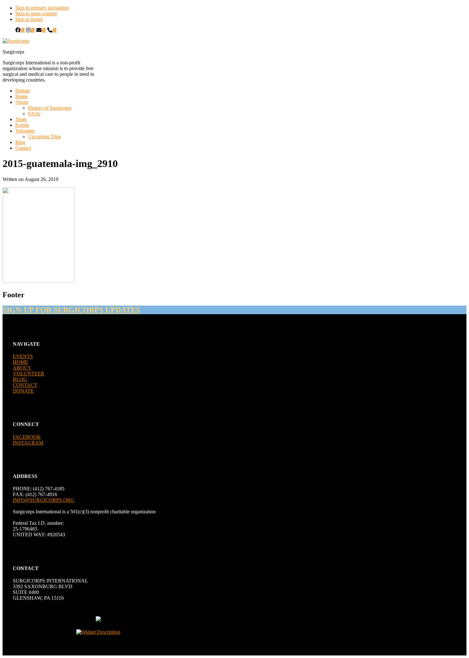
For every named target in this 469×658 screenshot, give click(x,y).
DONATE (23, 391)
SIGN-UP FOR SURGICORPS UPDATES (71, 310)
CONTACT (25, 385)
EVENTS (23, 356)
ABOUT (22, 368)
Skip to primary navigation (42, 8)
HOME (20, 362)
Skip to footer (29, 19)
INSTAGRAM (28, 442)
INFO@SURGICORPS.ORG (43, 500)
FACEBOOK (27, 437)
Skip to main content (36, 13)
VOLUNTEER (28, 373)
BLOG (20, 379)
